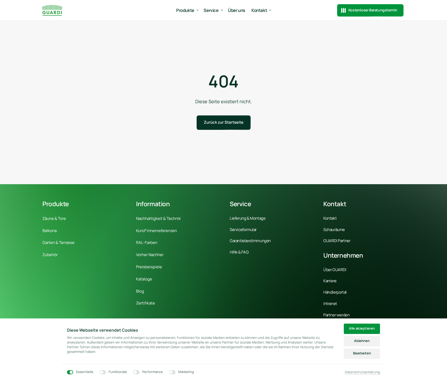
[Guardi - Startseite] (52, 10)
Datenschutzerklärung (362, 372)
